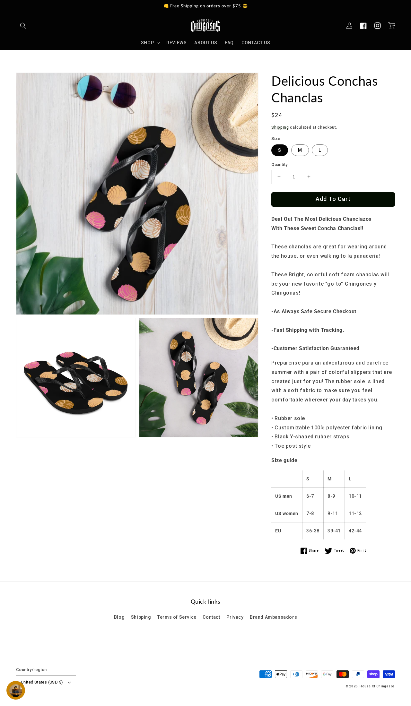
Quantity (279, 164)
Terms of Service (177, 617)
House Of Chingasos (377, 686)
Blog (119, 617)
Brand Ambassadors (273, 617)
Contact (211, 617)
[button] (23, 26)
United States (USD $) (42, 682)
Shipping (280, 127)
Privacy (234, 617)
